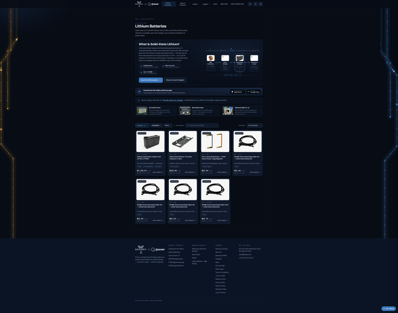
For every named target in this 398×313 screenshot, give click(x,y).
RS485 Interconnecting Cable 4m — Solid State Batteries (182, 206)
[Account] (255, 4)
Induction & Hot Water (176, 249)
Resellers (218, 259)
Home (136, 19)
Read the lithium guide (149, 80)
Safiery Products (168, 4)
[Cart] (260, 4)
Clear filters (180, 125)
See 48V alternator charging (173, 100)
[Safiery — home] (139, 4)
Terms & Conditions (222, 272)
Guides (195, 4)
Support (205, 4)
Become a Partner (221, 249)
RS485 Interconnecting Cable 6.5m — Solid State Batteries (215, 206)
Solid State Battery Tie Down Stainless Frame (180, 158)
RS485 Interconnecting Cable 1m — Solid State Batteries (246, 158)
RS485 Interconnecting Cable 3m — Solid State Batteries (149, 206)
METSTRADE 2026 (237, 4)
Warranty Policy (220, 289)
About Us (218, 252)
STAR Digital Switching (176, 262)
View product (157, 172)
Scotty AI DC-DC (174, 256)
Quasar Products (183, 4)
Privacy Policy (220, 282)
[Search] (250, 4)
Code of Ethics (220, 293)
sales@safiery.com (245, 254)
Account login (220, 266)
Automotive (196, 254)
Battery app (219, 269)
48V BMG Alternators (176, 259)
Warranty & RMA (221, 256)
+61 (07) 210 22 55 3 (246, 258)
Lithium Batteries (174, 252)
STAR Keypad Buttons (176, 266)
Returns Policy (220, 286)
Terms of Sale (220, 276)
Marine (194, 258)
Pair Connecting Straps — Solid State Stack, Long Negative (213, 158)
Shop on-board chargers (175, 80)
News (215, 4)
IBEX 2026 (224, 4)
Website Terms (220, 279)
